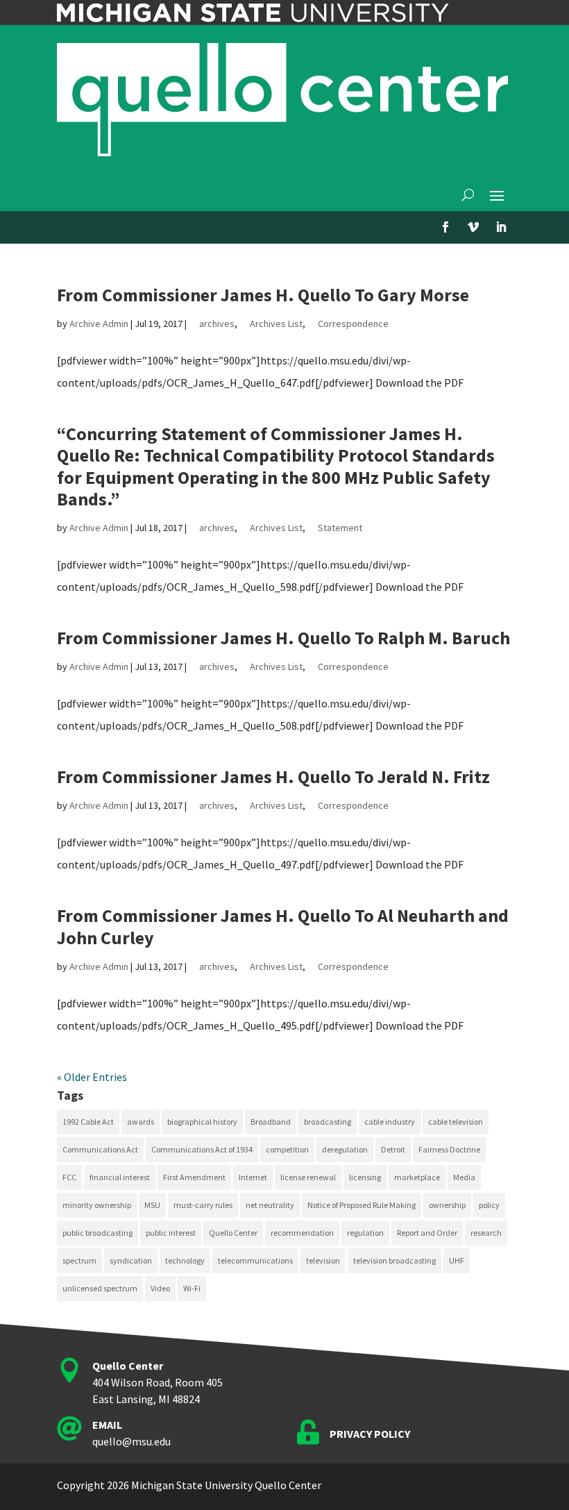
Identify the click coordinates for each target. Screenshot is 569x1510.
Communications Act (100, 1149)
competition (287, 1149)
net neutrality (270, 1205)
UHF (456, 1260)
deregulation (345, 1149)
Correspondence (353, 323)
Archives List (276, 323)
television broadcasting (394, 1260)
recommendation (302, 1232)
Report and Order (427, 1232)
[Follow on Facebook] (445, 227)
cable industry (389, 1121)
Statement (340, 527)
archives (217, 323)
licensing (365, 1177)
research (486, 1232)
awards (140, 1121)
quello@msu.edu (131, 1441)
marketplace (417, 1177)
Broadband (270, 1121)
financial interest (120, 1177)
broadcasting (327, 1121)
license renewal (308, 1177)
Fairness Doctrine (449, 1149)
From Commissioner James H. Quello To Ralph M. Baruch (283, 637)
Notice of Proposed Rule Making (361, 1205)
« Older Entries (92, 1077)
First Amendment (194, 1177)
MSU (152, 1205)
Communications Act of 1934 (202, 1149)
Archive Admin (98, 323)
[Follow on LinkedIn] (501, 227)
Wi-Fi (192, 1288)
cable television (455, 1121)
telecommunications (255, 1260)
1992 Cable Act (88, 1121)
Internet (253, 1177)
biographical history (202, 1121)
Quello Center (233, 1232)
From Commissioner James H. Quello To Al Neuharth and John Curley (283, 926)
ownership (447, 1205)
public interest (171, 1232)
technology (185, 1260)
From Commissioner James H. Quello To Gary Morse (263, 294)
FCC (69, 1177)
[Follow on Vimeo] (473, 227)
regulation (365, 1232)
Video (160, 1288)
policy (489, 1205)
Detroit (393, 1149)
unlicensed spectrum (99, 1288)
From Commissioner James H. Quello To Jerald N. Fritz (273, 776)
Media (464, 1177)
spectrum (79, 1260)
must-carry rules (202, 1205)
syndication (131, 1260)
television (323, 1260)
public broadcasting (97, 1232)
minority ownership (96, 1205)
